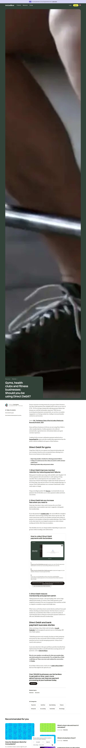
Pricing (31, 5)
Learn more (54, 1)
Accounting (43, 708)
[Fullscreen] (63, 559)
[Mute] (59, 559)
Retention (14, 379)
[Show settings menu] (61, 559)
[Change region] (80, 5)
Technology (61, 708)
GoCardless (52, 708)
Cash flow (43, 705)
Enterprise (33, 708)
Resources (25, 5)
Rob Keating (16, 404)
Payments (37, 692)
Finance (62, 705)
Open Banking (52, 705)
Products (19, 5)
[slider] (46, 559)
